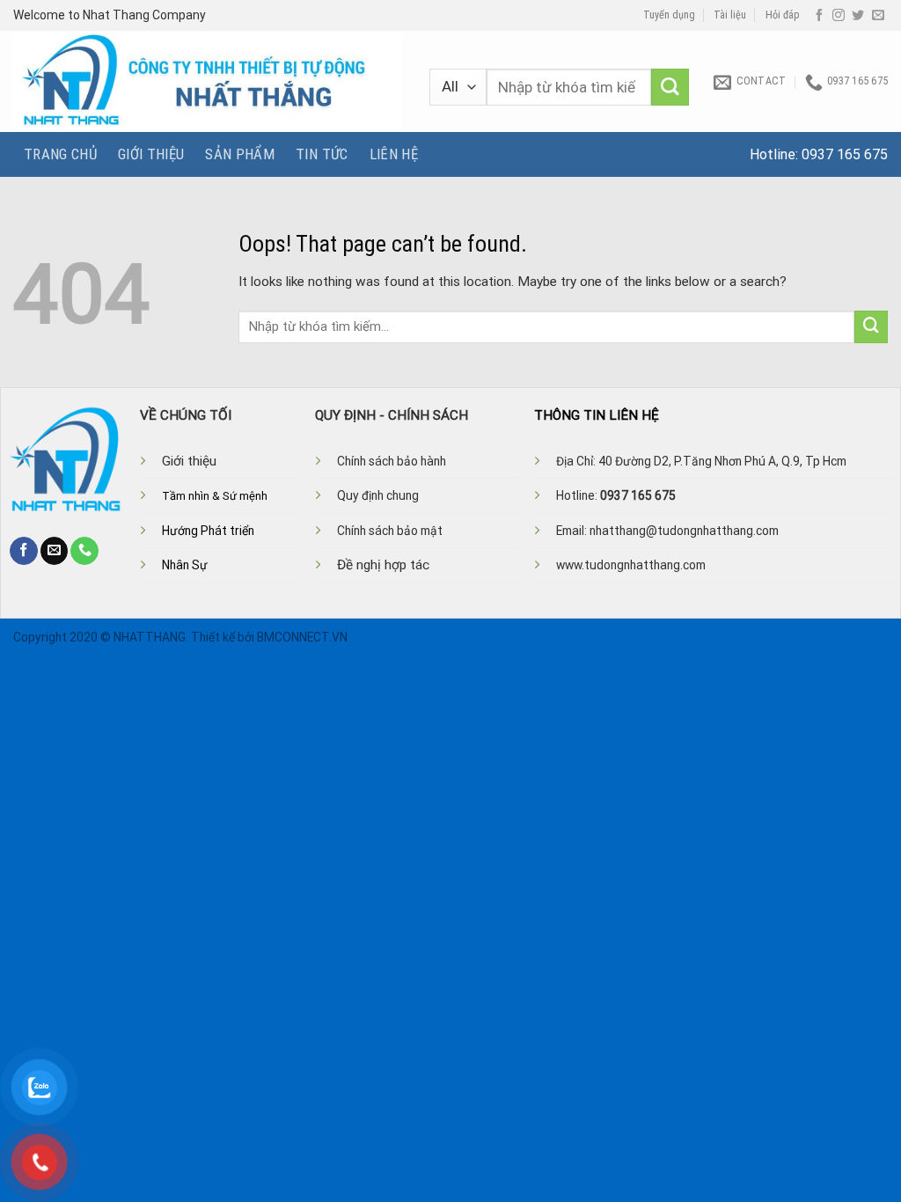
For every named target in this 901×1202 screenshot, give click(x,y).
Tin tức (322, 154)
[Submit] (670, 87)
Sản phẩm (240, 154)
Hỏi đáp (782, 15)
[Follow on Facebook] (819, 16)
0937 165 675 (845, 154)
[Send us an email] (878, 16)
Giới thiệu (151, 154)
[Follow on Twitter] (858, 16)
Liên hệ (394, 154)
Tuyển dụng (669, 15)
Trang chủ (60, 154)
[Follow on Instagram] (838, 16)
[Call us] (84, 551)
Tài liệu (730, 15)
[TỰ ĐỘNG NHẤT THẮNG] (208, 81)
